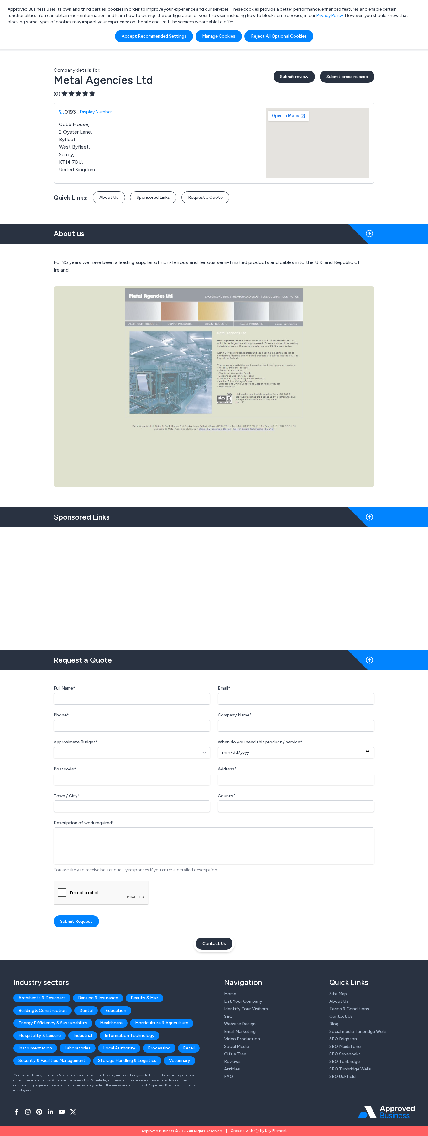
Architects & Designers (41, 998)
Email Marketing (240, 1031)
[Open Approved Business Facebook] (16, 1112)
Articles (232, 1069)
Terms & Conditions (349, 1009)
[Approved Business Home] (386, 1112)
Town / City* (67, 796)
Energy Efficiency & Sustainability (52, 1023)
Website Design (240, 1024)
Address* (227, 769)
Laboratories (78, 1048)
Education (115, 1010)
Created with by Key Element (259, 1130)
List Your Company (243, 1001)
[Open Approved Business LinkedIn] (50, 1112)
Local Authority (119, 1048)
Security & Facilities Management (52, 1060)
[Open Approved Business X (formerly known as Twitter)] (73, 1112)
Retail (189, 1048)
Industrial (82, 1035)
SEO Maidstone (345, 1046)
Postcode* (65, 769)
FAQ (228, 1076)
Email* (224, 688)
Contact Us (214, 943)
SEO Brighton (343, 1039)
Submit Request (76, 921)
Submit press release (347, 76)
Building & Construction (42, 1010)
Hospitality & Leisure (39, 1035)
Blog (333, 1024)
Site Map (338, 993)
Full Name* (64, 688)
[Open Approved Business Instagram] (28, 1112)
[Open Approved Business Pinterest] (39, 1112)
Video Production (242, 1039)
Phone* (61, 715)
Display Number (96, 111)
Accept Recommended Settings (154, 36)
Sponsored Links (153, 197)
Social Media (236, 1046)
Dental (86, 1010)
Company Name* (235, 715)
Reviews (232, 1061)
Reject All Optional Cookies (279, 36)
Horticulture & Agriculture (161, 1023)
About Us (108, 197)
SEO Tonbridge (344, 1061)
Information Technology (129, 1035)
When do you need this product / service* (260, 742)
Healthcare (111, 1023)
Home (230, 993)
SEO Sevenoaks (345, 1054)
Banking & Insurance (98, 998)
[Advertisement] (214, 586)
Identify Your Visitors (246, 1009)
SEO (228, 1016)
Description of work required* (84, 823)
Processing (159, 1048)
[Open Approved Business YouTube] (62, 1112)
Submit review (294, 76)
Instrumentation (35, 1048)
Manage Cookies (218, 36)
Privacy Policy (329, 15)
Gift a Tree (235, 1054)
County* (227, 796)
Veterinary (179, 1060)
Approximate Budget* (76, 742)
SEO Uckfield (342, 1076)
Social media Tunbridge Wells (358, 1031)
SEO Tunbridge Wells (350, 1069)
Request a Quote (205, 197)
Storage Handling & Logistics (127, 1060)
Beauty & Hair (144, 998)
